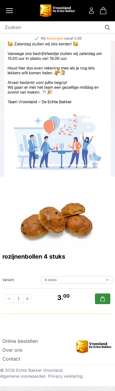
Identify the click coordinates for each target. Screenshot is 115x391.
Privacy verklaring (65, 376)
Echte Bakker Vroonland (39, 370)
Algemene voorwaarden (23, 376)
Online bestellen (20, 341)
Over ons (12, 350)
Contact (11, 359)
